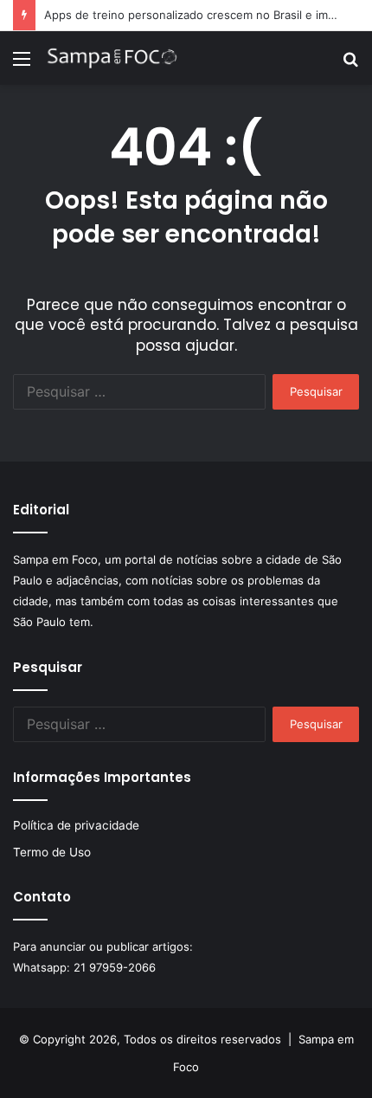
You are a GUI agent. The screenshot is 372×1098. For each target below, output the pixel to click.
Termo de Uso (52, 852)
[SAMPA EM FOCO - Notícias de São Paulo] (112, 58)
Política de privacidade (76, 825)
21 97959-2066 (115, 967)
